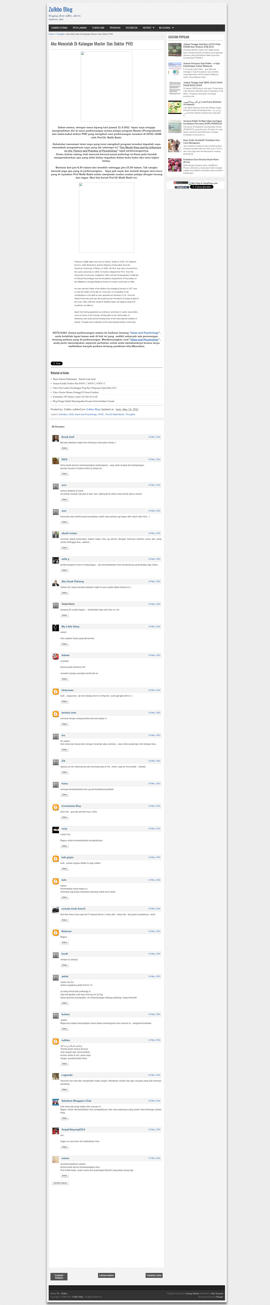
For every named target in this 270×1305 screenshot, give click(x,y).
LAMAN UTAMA (59, 27)
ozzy (64, 828)
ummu (65, 1158)
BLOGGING (164, 27)
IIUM (71, 414)
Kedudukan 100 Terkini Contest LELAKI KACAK (75, 396)
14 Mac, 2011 (154, 437)
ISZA (64, 459)
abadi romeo (69, 533)
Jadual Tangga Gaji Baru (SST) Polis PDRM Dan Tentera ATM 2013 (202, 45)
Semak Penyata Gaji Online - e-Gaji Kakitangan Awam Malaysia (201, 64)
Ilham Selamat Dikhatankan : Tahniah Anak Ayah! (74, 379)
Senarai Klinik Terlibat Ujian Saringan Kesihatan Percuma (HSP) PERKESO (202, 122)
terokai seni (69, 712)
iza (63, 735)
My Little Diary (71, 626)
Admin (66, 655)
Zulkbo (64, 1293)
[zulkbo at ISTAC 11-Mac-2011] (106, 120)
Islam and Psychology (145, 332)
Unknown (67, 690)
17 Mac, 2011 (154, 1158)
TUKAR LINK (98, 27)
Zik (63, 760)
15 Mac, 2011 (154, 1075)
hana (65, 783)
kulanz (66, 1014)
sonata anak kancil (73, 908)
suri (64, 484)
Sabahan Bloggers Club (76, 1100)
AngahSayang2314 (73, 1129)
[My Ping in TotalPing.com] (203, 183)
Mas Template (217, 1293)
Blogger (219, 1297)
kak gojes (68, 857)
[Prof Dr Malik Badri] (106, 251)
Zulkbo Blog (60, 9)
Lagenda (67, 1074)
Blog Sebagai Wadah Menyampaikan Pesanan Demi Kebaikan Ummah (83, 401)
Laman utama (106, 1275)
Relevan (67, 931)
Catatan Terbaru (59, 1276)
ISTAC (101, 414)
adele (65, 976)
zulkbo (66, 1040)
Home (51, 34)
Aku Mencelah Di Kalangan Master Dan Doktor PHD (92, 43)
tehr (64, 879)
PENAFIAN (115, 27)
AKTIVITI (147, 27)
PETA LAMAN (80, 27)
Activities (63, 414)
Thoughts (60, 34)
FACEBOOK (131, 27)
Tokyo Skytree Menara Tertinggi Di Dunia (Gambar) (76, 392)
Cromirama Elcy (71, 805)
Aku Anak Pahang (73, 581)
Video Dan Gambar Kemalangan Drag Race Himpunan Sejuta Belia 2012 (84, 388)
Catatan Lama (154, 1275)
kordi (65, 953)
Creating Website (192, 1293)
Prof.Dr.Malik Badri (114, 414)
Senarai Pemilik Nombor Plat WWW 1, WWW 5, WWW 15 (79, 383)
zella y (65, 558)
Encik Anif (68, 436)
